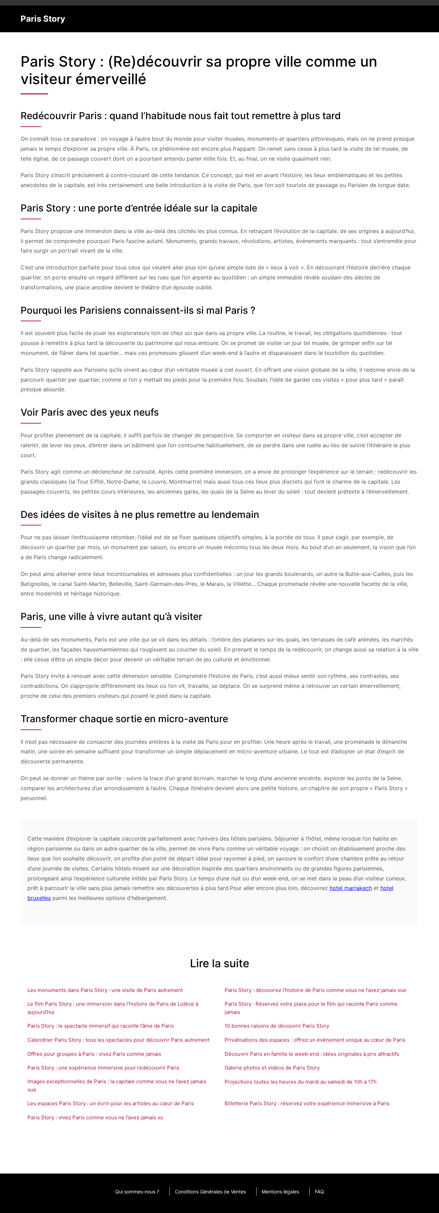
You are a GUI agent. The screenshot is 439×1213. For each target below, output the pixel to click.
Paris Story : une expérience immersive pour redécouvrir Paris (103, 1067)
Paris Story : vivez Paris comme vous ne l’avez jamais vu (95, 1117)
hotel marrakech (351, 888)
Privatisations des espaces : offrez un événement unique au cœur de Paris (315, 1040)
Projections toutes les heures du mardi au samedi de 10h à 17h (301, 1081)
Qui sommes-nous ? (137, 1191)
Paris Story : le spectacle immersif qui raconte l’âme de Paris (100, 1026)
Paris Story (43, 19)
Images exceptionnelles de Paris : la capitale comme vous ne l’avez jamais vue (116, 1085)
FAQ (319, 1191)
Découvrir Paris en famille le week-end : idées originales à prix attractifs (312, 1054)
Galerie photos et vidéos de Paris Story (272, 1067)
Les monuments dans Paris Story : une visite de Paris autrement (105, 990)
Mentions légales (280, 1191)
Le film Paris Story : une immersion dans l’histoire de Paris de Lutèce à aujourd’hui (112, 1008)
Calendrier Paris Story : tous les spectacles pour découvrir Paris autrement (118, 1040)
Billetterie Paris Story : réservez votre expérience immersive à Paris (307, 1103)
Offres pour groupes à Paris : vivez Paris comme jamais (94, 1054)
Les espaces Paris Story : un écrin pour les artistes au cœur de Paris (110, 1103)
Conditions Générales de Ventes (210, 1191)
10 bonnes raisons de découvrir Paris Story (277, 1026)
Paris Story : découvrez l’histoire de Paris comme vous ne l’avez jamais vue (315, 990)
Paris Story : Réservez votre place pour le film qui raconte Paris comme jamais (311, 1008)
